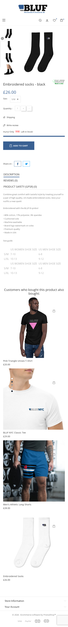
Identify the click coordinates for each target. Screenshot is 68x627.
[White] (12, 378)
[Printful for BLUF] (58, 82)
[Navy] (12, 391)
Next (8, 76)
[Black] (12, 382)
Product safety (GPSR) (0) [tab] (20, 186)
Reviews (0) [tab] (10, 180)
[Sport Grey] (12, 385)
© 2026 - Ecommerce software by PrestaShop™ (34, 614)
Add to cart (20, 145)
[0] (54, 20)
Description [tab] (11, 174)
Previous (8, 25)
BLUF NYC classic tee (14, 432)
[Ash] (12, 388)
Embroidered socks (13, 576)
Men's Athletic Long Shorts (17, 504)
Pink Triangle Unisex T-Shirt (17, 360)
